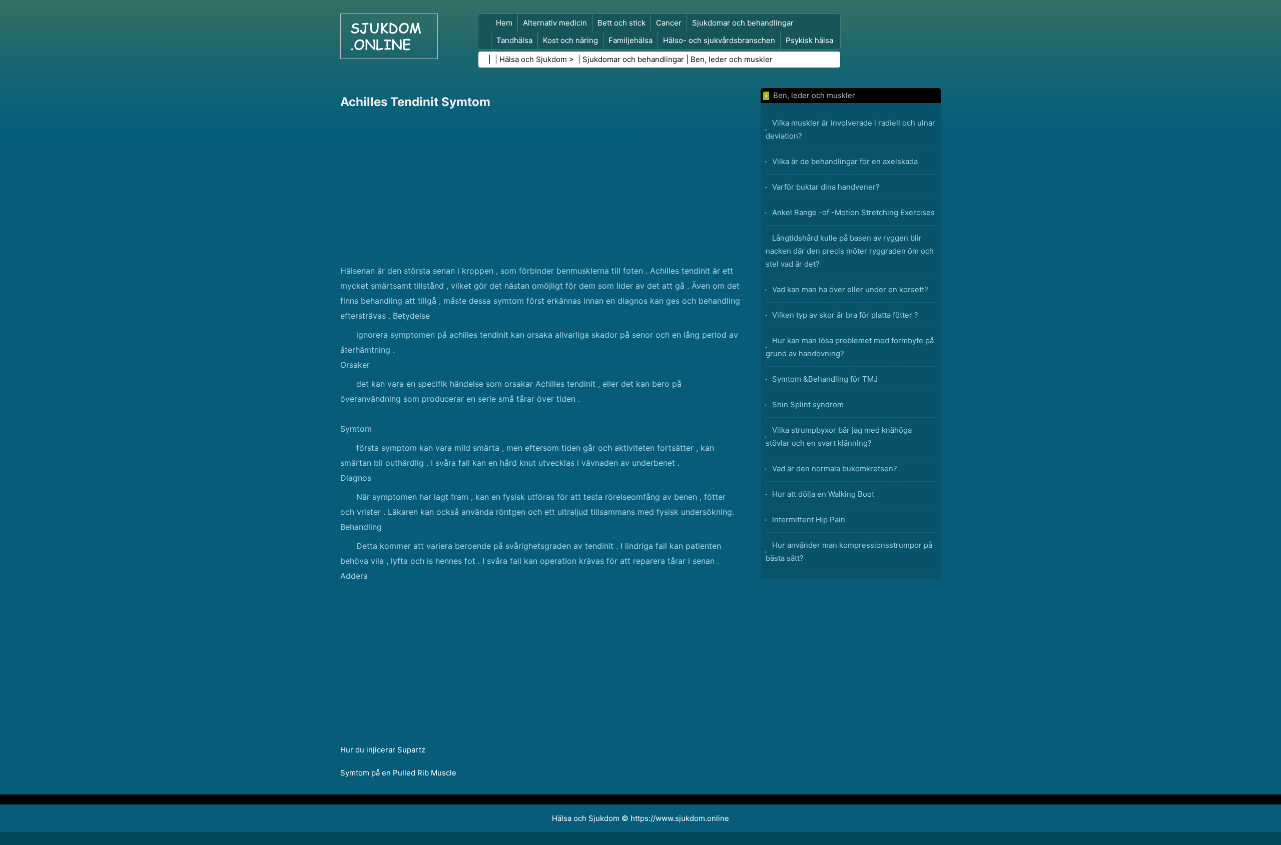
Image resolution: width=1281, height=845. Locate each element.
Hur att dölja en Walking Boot (823, 494)
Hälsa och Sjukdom (533, 59)
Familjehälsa (630, 40)
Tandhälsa (514, 40)
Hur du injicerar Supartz (382, 749)
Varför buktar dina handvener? (826, 187)
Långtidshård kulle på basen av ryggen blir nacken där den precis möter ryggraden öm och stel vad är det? (850, 251)
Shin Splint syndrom (808, 404)
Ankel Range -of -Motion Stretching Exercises (853, 212)
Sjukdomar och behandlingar (743, 23)
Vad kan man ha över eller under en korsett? (850, 289)
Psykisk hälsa (809, 40)
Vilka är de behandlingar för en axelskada (845, 161)
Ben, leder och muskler (732, 59)
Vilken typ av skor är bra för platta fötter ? (845, 315)
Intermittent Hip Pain (808, 519)
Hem (504, 23)
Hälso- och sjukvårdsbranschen (719, 40)
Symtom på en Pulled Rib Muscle (398, 772)
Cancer (669, 23)
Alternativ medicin (555, 23)
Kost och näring (570, 40)
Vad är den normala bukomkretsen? (834, 468)
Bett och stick (621, 23)
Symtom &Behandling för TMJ (825, 379)
